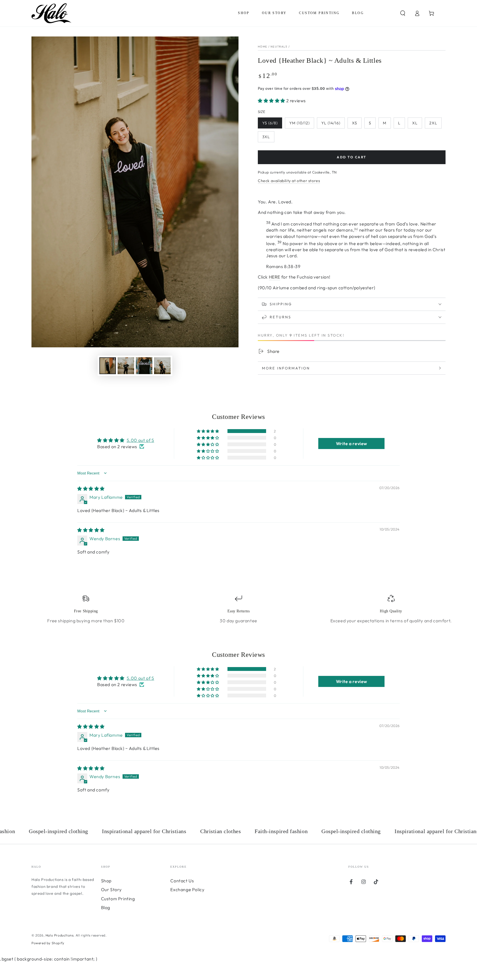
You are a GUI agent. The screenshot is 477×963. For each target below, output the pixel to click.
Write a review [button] (351, 443)
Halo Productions (60, 935)
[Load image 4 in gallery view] (162, 365)
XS (354, 122)
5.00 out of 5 (140, 440)
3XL (266, 136)
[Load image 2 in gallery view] (126, 365)
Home (262, 46)
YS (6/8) (270, 122)
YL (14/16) (330, 122)
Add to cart (351, 157)
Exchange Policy (187, 889)
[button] (403, 13)
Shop (106, 880)
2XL (433, 122)
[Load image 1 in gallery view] (107, 365)
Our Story (111, 889)
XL (415, 122)
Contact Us (182, 880)
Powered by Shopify (47, 943)
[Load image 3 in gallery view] (144, 365)
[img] (91, 488)
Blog (105, 907)
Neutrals (279, 46)
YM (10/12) (299, 122)
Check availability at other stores (289, 180)
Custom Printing (118, 898)
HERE (274, 277)
